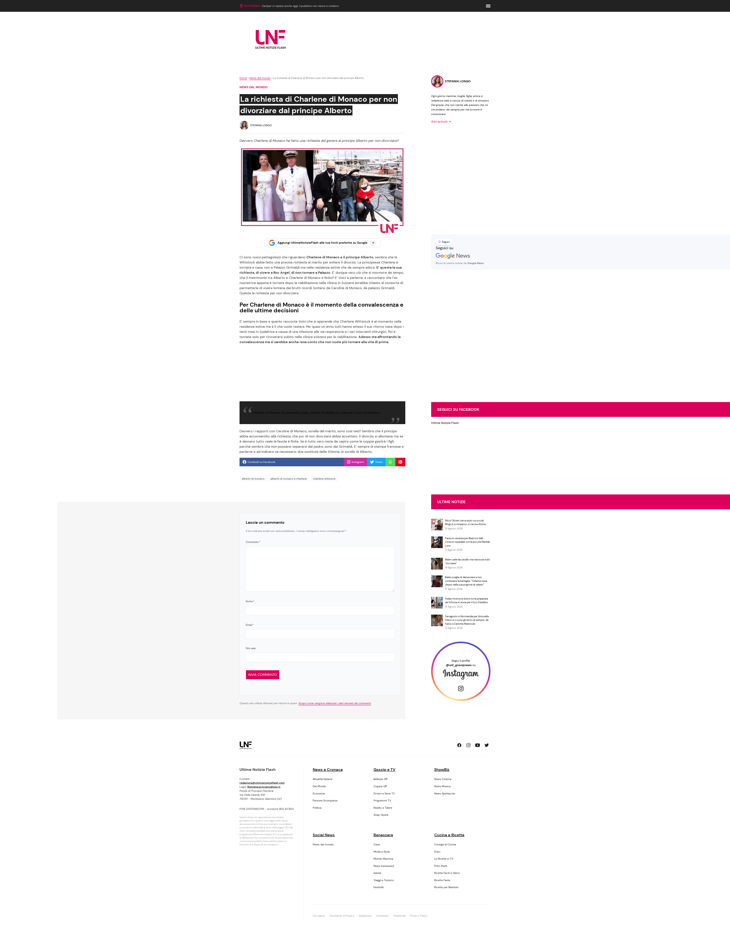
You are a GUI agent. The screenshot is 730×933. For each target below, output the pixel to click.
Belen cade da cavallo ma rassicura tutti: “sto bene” (467, 561)
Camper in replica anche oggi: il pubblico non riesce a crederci (300, 6)
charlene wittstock (324, 478)
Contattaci (382, 915)
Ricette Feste (442, 880)
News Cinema (442, 779)
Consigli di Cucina (445, 844)
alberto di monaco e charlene (289, 478)
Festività (379, 887)
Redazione (365, 915)
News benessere (384, 866)
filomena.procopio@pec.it (263, 787)
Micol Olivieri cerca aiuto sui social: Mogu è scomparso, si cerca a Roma (465, 522)
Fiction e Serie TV (384, 793)
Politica (317, 807)
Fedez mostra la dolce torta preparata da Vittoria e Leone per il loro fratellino (466, 600)
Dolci (437, 851)
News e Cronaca (328, 769)
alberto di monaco (253, 478)
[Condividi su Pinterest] (400, 462)
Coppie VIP (380, 786)
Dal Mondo (319, 786)
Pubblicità (400, 915)
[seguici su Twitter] (486, 745)
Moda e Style (382, 851)
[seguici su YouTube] (477, 745)
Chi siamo (319, 915)
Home (243, 78)
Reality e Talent (383, 807)
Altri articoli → (441, 122)
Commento (253, 542)
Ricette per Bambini (446, 887)
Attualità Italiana (322, 779)
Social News (324, 834)
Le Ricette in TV (443, 858)
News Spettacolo (444, 793)
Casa (377, 844)
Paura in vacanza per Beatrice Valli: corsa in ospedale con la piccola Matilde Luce (467, 542)
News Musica (442, 786)
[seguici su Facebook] (459, 745)
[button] (488, 6)
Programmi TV (382, 800)
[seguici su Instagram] (468, 745)
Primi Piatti (440, 866)
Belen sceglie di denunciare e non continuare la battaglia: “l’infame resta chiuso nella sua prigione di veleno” (466, 581)
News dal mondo (260, 78)
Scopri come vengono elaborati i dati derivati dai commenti (334, 703)
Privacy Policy (418, 915)
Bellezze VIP (381, 779)
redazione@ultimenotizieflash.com (262, 783)
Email (250, 625)
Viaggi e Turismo (384, 880)
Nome (250, 601)
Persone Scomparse (325, 800)
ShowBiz (441, 769)
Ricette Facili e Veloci (447, 873)
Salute (377, 873)
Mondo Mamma (383, 858)
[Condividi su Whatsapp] (390, 462)
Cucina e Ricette (449, 834)
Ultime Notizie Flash (445, 423)
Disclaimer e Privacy (341, 915)
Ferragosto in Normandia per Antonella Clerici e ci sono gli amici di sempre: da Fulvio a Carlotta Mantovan (467, 620)
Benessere (383, 834)
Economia (319, 793)
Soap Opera (381, 814)
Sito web (251, 648)
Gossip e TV (384, 769)
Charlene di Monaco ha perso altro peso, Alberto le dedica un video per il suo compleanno (316, 413)
